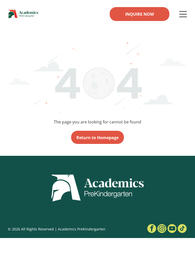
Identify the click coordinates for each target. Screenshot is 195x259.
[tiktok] (182, 229)
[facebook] (151, 229)
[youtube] (172, 229)
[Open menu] (183, 14)
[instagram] (161, 229)
